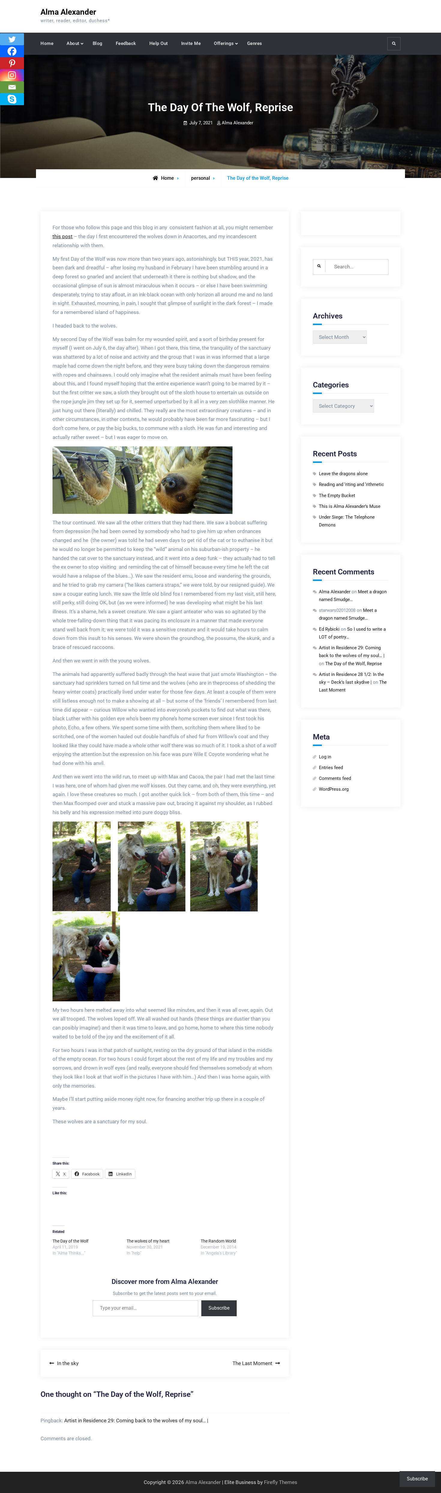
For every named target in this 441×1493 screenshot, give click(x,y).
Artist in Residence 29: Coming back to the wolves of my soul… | (136, 1420)
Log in (325, 757)
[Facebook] (12, 51)
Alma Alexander (68, 11)
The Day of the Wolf (70, 1241)
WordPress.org (334, 789)
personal (200, 178)
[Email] (12, 87)
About (73, 43)
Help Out (158, 43)
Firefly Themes (280, 1482)
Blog (98, 43)
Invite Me (191, 43)
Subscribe (219, 1308)
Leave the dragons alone (343, 473)
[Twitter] (12, 39)
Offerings (224, 43)
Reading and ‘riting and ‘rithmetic (351, 484)
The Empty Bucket (337, 495)
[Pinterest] (12, 63)
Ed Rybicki (329, 629)
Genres (254, 43)
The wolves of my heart (148, 1241)
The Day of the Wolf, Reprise (353, 663)
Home (46, 43)
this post (62, 236)
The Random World (218, 1241)
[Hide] (2, 110)
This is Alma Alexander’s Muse (349, 506)
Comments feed (335, 778)
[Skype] (12, 99)
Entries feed (331, 767)
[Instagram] (12, 75)
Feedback (126, 43)
